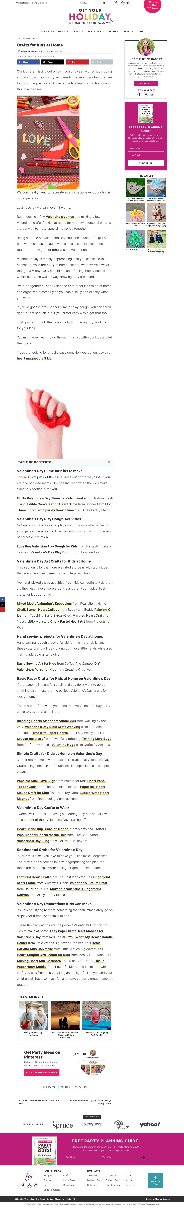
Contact (50, 1199)
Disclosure (59, 1199)
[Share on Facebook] (2, 599)
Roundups (68, 1185)
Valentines (92, 1175)
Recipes (48, 1175)
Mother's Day (94, 1180)
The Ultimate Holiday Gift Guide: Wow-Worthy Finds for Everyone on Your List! (156, 225)
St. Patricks (112, 1175)
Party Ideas (81, 1087)
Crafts (66, 1175)
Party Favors (70, 1180)
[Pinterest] (122, 3)
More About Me (146, 84)
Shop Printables (52, 1189)
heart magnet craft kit (34, 358)
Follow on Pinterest (41, 1072)
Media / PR (70, 1199)
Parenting (65, 1087)
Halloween (92, 1185)
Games (47, 1180)
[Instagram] (129, 3)
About (42, 1199)
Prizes (47, 1185)
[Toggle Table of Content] (108, 462)
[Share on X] (2, 604)
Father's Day (112, 1180)
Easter (128, 1175)
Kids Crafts (49, 1087)
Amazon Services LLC (61, 1204)
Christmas (130, 1185)
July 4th (129, 1180)
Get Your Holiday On (92, 16)
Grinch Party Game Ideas (135, 250)
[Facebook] (116, 3)
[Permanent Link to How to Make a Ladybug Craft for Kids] (96, 1028)
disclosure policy (48, 56)
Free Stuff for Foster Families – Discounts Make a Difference (65, 1035)
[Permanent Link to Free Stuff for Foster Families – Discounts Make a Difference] (65, 1028)
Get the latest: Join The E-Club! (30, 3)
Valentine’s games (60, 217)
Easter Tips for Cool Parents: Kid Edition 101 (156, 199)
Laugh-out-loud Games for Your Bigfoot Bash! (135, 199)
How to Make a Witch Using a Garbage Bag (156, 251)
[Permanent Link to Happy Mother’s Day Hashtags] (33, 1028)
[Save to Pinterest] (2, 609)
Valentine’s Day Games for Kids (135, 224)
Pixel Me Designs (162, 1199)
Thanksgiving (113, 1185)
